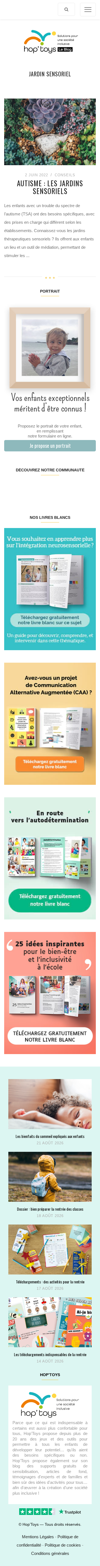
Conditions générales (50, 1553)
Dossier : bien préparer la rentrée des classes (50, 1209)
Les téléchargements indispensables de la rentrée (50, 1354)
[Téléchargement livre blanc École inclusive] (50, 992)
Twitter (88, 488)
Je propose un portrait (50, 445)
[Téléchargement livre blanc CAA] (50, 723)
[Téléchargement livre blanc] (50, 588)
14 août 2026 (50, 1361)
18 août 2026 (50, 1216)
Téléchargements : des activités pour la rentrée (50, 1282)
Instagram (27, 488)
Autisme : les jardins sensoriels (50, 187)
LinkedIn (57, 488)
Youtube (72, 488)
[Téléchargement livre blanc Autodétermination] (50, 858)
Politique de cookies (63, 1545)
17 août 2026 (50, 1288)
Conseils (65, 175)
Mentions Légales (38, 1536)
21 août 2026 (50, 1143)
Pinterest (42, 488)
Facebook (11, 488)
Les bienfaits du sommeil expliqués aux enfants (50, 1136)
